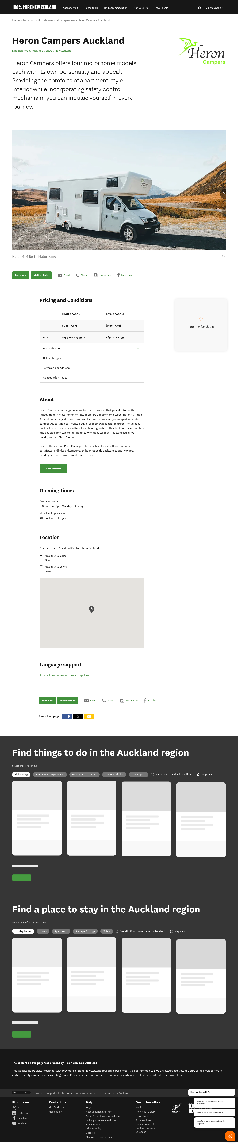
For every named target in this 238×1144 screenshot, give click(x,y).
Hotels (43, 931)
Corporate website (146, 1124)
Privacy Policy (93, 1128)
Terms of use (93, 1124)
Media (139, 1107)
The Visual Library (145, 1111)
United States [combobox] (213, 7)
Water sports (138, 774)
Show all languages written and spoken (64, 675)
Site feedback (56, 1107)
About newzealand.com (99, 1111)
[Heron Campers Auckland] (201, 52)
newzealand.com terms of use (165, 1075)
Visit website (41, 275)
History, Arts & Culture (84, 774)
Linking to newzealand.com (101, 1120)
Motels (106, 931)
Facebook (23, 1118)
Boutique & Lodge (85, 931)
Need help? (55, 1111)
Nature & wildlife (114, 774)
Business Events (145, 1120)
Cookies (90, 1132)
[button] (70, 8)
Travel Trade (142, 1116)
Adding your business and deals (104, 1116)
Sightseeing (21, 774)
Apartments (61, 931)
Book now (20, 275)
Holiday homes (23, 931)
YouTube (22, 1123)
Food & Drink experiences (50, 774)
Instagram (23, 1112)
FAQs (89, 1107)
